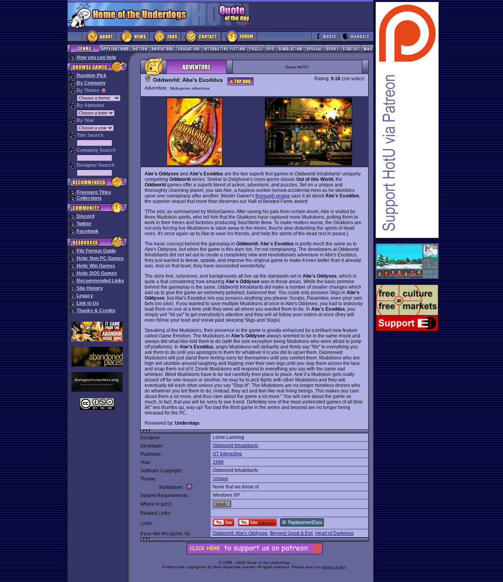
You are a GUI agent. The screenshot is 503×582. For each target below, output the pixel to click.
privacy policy (333, 567)
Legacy (85, 295)
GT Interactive (227, 454)
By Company (91, 83)
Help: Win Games (96, 266)
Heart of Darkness (334, 533)
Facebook (88, 231)
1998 (218, 462)
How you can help (96, 57)
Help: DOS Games (97, 273)
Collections (89, 198)
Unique (220, 478)
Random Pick (91, 75)
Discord (85, 216)
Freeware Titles (94, 192)
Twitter (84, 224)
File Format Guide (96, 251)
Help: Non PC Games (100, 258)
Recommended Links (100, 281)
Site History (90, 288)
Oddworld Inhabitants (235, 445)
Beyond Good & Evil (291, 533)
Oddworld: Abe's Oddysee (240, 533)
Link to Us (88, 303)
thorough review (272, 196)
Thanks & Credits (96, 310)
